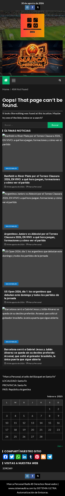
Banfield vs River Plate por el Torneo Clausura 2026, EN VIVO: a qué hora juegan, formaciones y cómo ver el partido (32, 179)
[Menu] (13, 80)
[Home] (6, 80)
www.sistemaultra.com (20, 488)
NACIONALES (11, 168)
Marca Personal (34, 187)
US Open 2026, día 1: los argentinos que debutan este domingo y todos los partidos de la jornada (31, 295)
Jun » (60, 445)
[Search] (60, 80)
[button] (13, 80)
